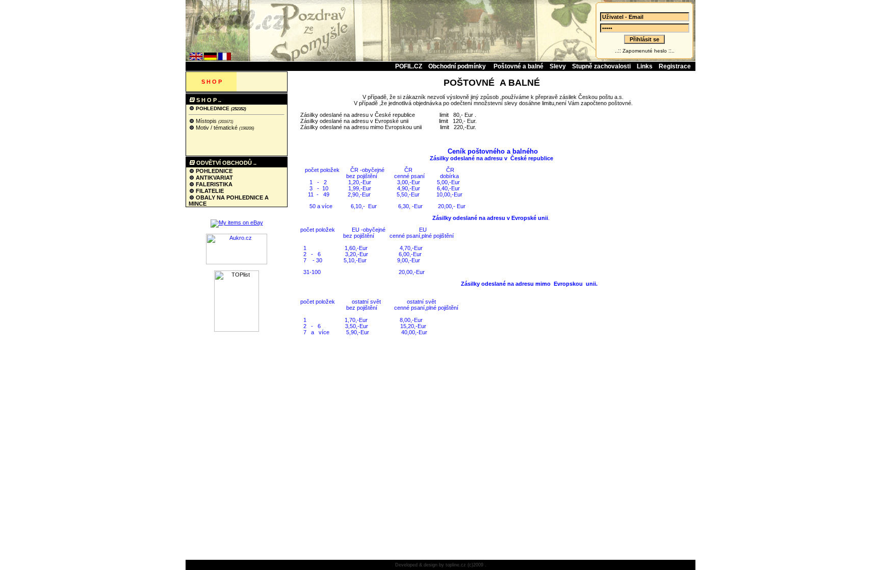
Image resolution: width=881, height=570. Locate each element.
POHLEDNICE (212, 108)
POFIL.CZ (408, 66)
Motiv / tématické (216, 128)
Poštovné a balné (518, 66)
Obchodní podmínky (457, 66)
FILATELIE (209, 191)
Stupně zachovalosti (601, 66)
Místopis (206, 121)
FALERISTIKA (213, 184)
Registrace (675, 66)
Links (645, 66)
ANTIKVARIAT (213, 178)
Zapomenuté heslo (644, 51)
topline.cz (456, 564)
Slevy (558, 66)
